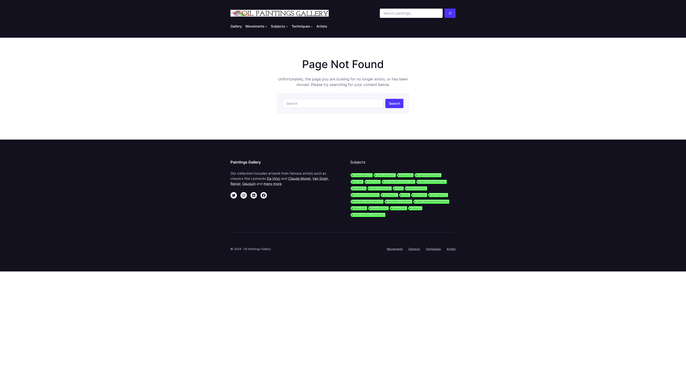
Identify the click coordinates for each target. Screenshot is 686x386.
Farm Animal (390, 195)
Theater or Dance (362, 175)
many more (273, 184)
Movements (395, 249)
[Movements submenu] (266, 26)
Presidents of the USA (428, 175)
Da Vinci (273, 178)
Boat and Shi (379, 208)
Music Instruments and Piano (399, 182)
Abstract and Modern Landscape (368, 215)
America (415, 208)
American (399, 208)
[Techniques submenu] (312, 26)
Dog (405, 195)
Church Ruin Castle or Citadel (368, 201)
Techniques (433, 249)
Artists (451, 249)
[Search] (450, 13)
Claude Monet (299, 178)
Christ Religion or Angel (398, 201)
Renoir (235, 184)
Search (394, 103)
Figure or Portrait (416, 188)
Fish (399, 188)
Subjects (414, 249)
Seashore (406, 175)
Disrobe (419, 195)
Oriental (373, 182)
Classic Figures (438, 195)
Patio (358, 182)
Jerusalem (359, 188)
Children (359, 208)
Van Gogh (320, 178)
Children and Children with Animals (431, 201)
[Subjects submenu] (287, 26)
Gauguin (249, 184)
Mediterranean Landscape (432, 182)
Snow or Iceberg (385, 175)
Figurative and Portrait (366, 195)
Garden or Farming (380, 188)
